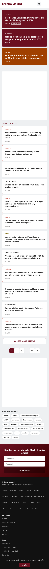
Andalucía (13, 490)
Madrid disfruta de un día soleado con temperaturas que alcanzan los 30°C (24, 38)
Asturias (28, 490)
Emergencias (27, 420)
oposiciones (8, 433)
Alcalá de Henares (8, 523)
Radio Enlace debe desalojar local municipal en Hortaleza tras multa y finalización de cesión (24, 135)
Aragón (21, 490)
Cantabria (14, 496)
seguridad (15, 420)
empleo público (38, 429)
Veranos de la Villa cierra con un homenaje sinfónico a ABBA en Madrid (23, 169)
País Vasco (20, 509)
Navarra (12, 509)
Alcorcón (5, 534)
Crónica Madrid (12, 3)
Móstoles (5, 526)
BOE (17, 433)
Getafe (4, 530)
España (5, 490)
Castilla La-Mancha (26, 496)
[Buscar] (39, 4)
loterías (38, 420)
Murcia (5, 509)
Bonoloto (40, 424)
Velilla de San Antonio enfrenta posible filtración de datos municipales (22, 152)
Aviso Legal (6, 543)
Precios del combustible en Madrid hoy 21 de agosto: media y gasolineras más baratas (24, 257)
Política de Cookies (9, 547)
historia (14, 424)
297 (32, 351)
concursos (34, 433)
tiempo (15, 415)
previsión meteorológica (29, 415)
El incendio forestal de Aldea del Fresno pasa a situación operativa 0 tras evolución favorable (24, 291)
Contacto (5, 555)
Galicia (24, 503)
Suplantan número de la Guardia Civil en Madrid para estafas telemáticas (24, 56)
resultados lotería (27, 424)
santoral (6, 437)
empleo (24, 433)
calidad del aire (9, 429)
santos (15, 437)
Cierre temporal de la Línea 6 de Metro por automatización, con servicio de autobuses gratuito (23, 326)
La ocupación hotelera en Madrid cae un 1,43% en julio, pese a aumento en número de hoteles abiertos (25, 239)
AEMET (6, 420)
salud (5, 424)
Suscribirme (24, 470)
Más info (40, 560)
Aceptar (24, 565)
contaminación (23, 429)
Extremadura (15, 503)
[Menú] (44, 4)
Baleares (36, 490)
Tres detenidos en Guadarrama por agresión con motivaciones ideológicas (24, 221)
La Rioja (31, 503)
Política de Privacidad (10, 551)
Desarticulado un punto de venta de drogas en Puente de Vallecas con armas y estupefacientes (24, 203)
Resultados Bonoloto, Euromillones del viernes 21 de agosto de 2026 (24, 19)
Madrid (6, 415)
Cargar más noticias (24, 341)
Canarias (5, 496)
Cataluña (5, 503)
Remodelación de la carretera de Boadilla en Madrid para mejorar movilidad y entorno (24, 273)
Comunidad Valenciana (34, 509)
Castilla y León (39, 496)
